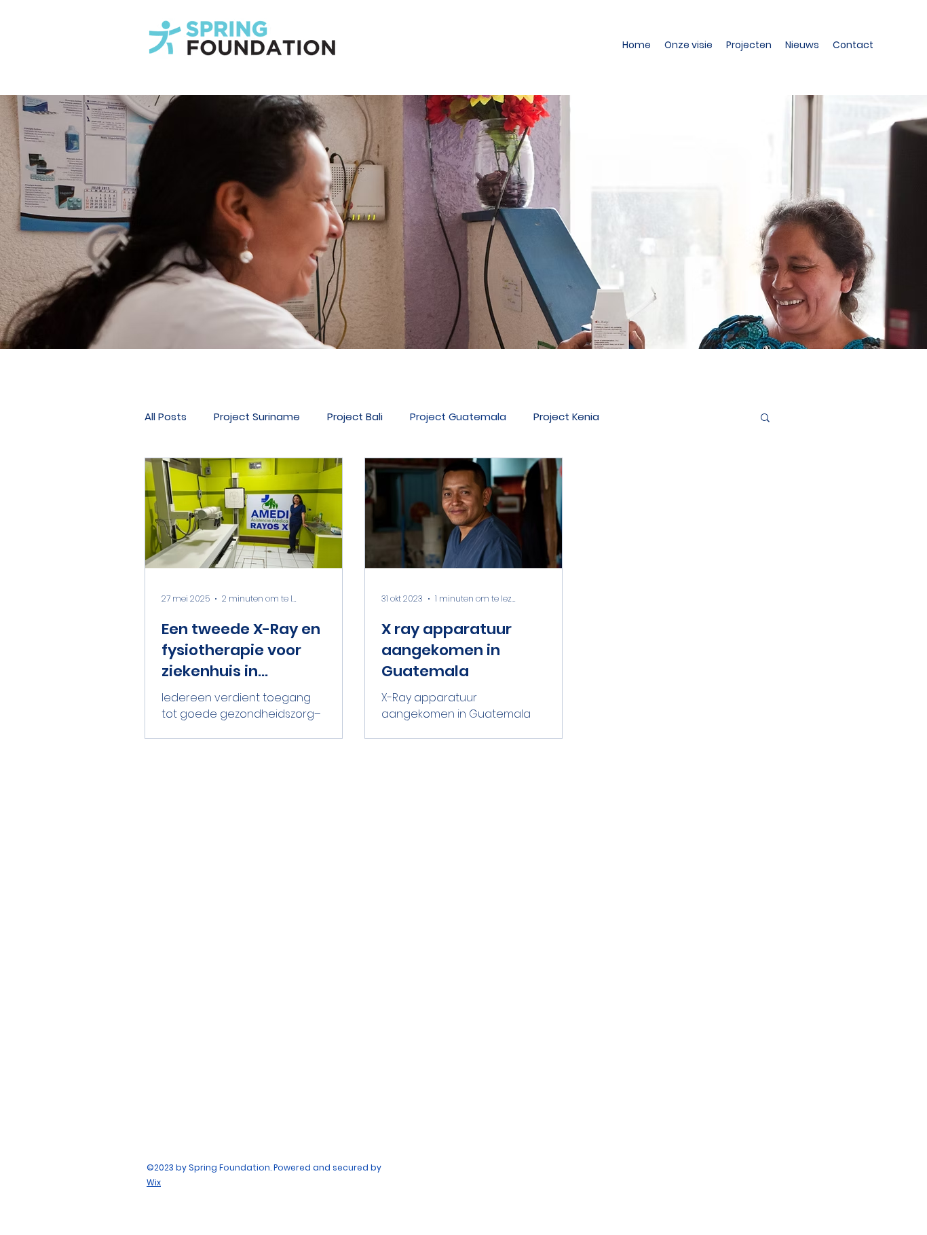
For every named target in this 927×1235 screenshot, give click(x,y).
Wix (154, 1182)
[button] (765, 418)
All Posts (166, 416)
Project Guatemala (458, 416)
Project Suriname (257, 416)
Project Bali (355, 416)
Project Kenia (566, 416)
